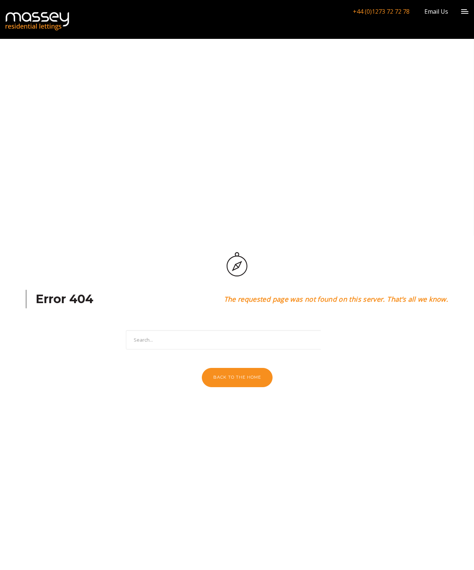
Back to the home (237, 377)
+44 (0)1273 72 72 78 (381, 11)
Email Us (436, 11)
